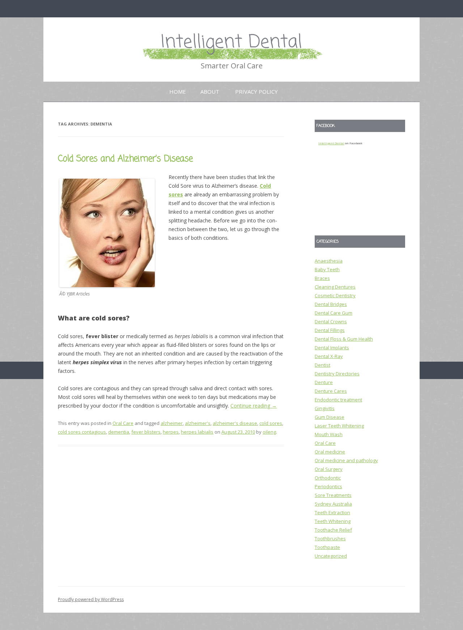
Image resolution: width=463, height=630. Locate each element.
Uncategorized (331, 556)
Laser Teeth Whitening (339, 425)
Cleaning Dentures (335, 287)
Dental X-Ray (329, 356)
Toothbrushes (330, 538)
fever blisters (146, 432)
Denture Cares (331, 391)
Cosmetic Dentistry (335, 295)
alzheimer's (198, 423)
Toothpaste (327, 547)
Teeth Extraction (332, 512)
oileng (269, 432)
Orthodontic (328, 477)
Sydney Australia (333, 504)
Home (177, 91)
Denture (324, 382)
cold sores (270, 423)
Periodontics (328, 486)
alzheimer (172, 423)
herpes (171, 432)
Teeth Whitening (333, 521)
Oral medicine (330, 451)
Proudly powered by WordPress (91, 599)
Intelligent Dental (231, 42)
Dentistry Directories (337, 373)
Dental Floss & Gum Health (344, 339)
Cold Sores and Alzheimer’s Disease (125, 159)
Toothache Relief (333, 530)
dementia (118, 432)
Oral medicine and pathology (346, 460)
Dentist (322, 365)
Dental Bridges (331, 304)
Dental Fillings (330, 330)
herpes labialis (197, 432)
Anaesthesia (329, 260)
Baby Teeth (327, 269)
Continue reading (253, 405)
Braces (322, 278)
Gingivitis (325, 408)
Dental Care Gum (333, 313)
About (209, 91)
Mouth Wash (329, 434)
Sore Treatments (333, 495)
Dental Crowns (331, 321)
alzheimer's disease (235, 423)
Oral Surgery (329, 469)
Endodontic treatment (338, 399)
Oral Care (122, 423)
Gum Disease (329, 417)
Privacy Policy (256, 91)
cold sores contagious (82, 432)
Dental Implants (332, 347)
